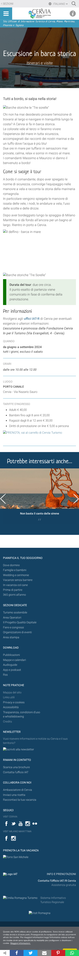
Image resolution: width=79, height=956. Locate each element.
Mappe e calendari (14, 660)
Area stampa (11, 637)
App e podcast (12, 670)
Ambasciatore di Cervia (17, 790)
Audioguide (10, 665)
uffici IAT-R (32, 319)
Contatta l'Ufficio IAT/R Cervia (57, 880)
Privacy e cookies (14, 702)
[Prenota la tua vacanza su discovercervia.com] (15, 857)
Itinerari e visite (40, 63)
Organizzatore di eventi (17, 632)
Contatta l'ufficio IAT (15, 772)
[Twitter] (30, 953)
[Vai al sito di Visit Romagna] (39, 913)
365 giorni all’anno (14, 594)
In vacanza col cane (15, 585)
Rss (5, 674)
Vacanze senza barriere (17, 580)
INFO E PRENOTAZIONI (61, 874)
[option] (39, 496)
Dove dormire (11, 565)
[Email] (44, 953)
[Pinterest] (58, 953)
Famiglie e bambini (14, 570)
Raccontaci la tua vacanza (19, 799)
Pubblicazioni (11, 655)
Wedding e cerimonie (16, 575)
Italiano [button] (59, 3)
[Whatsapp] (72, 953)
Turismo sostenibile (15, 612)
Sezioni (8, 3)
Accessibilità (11, 707)
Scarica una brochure (16, 767)
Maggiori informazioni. (20, 943)
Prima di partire (12, 590)
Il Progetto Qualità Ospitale (19, 622)
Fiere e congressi (13, 627)
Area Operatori (12, 617)
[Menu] (6, 13)
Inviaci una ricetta (14, 795)
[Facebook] (16, 953)
